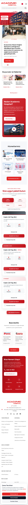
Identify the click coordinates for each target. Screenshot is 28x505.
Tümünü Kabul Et (14, 494)
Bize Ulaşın (4, 478)
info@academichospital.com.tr (14, 407)
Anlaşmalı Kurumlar (19, 437)
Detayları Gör (14, 232)
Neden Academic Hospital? (20, 426)
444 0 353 (10, 370)
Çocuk (20, 205)
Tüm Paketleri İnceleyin (14, 312)
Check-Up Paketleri (5, 424)
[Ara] (25, 8)
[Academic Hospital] (14, 402)
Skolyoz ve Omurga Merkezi (7, 421)
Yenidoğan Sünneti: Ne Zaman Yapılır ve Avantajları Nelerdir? (7, 455)
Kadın (8, 200)
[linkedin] (14, 414)
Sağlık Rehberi (5, 445)
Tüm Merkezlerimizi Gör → (14, 178)
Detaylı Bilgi (8, 60)
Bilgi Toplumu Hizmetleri (20, 434)
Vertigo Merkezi (4, 432)
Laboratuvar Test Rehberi (20, 440)
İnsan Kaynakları (18, 432)
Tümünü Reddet (14, 497)
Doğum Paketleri (5, 429)
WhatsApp (3, 482)
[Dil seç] (22, 3)
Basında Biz (17, 429)
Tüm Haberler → (14, 349)
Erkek (8, 205)
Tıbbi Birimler (5, 418)
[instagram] (11, 414)
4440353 (15, 405)
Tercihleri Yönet (14, 501)
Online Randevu (4, 474)
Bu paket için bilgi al (14, 236)
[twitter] (17, 414)
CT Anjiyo (3, 427)
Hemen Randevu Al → (11, 373)
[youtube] (20, 414)
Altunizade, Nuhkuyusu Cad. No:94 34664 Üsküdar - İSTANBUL (15, 410)
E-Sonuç (16, 474)
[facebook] (8, 414)
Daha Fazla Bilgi (9, 118)
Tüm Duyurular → (14, 92)
